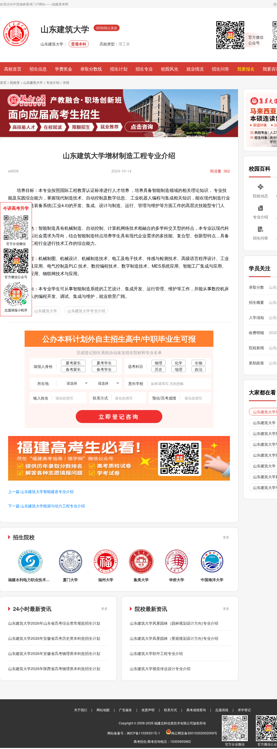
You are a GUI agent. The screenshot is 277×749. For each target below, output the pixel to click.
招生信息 (38, 69)
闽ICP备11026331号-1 (143, 733)
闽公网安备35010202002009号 (194, 733)
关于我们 (80, 709)
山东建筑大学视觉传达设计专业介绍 (160, 668)
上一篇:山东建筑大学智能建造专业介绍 (41, 491)
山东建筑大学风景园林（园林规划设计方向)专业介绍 (174, 623)
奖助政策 (256, 362)
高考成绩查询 (196, 709)
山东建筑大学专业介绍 (86, 310)
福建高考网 (60, 4)
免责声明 (147, 709)
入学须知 (256, 317)
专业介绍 (52, 82)
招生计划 (118, 69)
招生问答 (220, 69)
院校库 (15, 82)
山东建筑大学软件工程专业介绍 (156, 653)
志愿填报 (221, 709)
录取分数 (256, 287)
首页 (3, 82)
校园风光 (169, 69)
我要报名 (246, 69)
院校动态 (260, 195)
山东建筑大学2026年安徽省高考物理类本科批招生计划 (54, 653)
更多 (226, 537)
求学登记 (244, 709)
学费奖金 (63, 69)
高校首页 (12, 69)
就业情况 (195, 69)
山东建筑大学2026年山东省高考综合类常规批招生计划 (54, 623)
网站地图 (103, 709)
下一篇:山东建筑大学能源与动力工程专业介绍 (46, 505)
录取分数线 (91, 69)
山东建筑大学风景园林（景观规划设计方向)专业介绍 (174, 638)
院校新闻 (256, 347)
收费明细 (256, 332)
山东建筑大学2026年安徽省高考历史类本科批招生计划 (54, 638)
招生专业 (144, 69)
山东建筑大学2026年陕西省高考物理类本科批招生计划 (54, 668)
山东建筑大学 (33, 82)
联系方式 (170, 709)
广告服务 (125, 709)
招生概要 (256, 302)
